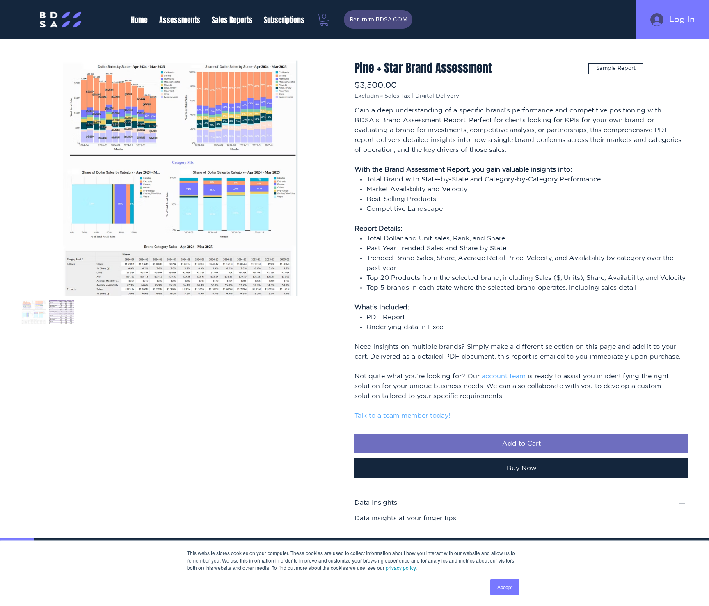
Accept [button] (504, 586)
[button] (179, 20)
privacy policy (401, 567)
